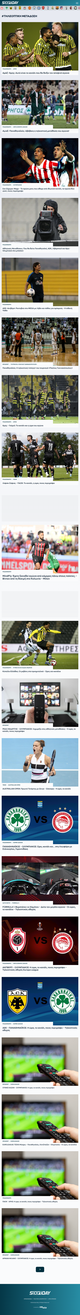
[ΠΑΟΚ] (16, 8)
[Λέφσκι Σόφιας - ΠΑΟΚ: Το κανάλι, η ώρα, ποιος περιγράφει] (40, 457)
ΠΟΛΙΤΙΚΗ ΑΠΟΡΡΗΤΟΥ (40, 1299)
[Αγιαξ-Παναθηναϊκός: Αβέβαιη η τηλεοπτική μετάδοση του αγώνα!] (40, 104)
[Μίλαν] (71, 8)
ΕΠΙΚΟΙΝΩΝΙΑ (28, 1299)
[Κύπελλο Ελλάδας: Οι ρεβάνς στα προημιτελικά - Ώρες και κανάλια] (40, 645)
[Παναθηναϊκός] (6, 8)
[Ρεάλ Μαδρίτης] (52, 8)
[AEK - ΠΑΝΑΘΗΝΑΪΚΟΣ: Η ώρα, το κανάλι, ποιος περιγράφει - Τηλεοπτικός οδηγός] (40, 1001)
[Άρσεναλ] (43, 8)
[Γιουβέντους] (66, 8)
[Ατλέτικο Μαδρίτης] (61, 8)
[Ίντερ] (75, 8)
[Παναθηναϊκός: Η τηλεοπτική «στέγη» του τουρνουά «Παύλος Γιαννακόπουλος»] (40, 341)
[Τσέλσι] (39, 8)
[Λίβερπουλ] (25, 8)
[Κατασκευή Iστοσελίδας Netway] (43, 1307)
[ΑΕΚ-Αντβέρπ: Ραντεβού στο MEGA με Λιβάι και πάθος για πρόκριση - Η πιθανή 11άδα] (40, 282)
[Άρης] (20, 8)
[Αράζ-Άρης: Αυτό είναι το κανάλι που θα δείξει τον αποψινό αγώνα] (40, 46)
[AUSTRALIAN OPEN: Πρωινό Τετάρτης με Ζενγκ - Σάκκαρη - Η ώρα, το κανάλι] (40, 762)
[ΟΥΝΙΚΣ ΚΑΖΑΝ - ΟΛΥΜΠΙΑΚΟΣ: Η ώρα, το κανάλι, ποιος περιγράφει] (40, 1061)
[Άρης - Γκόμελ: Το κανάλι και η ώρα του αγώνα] (40, 399)
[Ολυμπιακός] (2, 8)
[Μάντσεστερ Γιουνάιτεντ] (29, 8)
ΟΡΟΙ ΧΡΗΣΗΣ (52, 1299)
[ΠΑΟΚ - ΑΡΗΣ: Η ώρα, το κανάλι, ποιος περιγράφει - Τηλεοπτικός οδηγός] (40, 1175)
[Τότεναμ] (48, 8)
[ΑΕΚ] (11, 8)
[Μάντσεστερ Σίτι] (34, 8)
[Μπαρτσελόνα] (57, 8)
